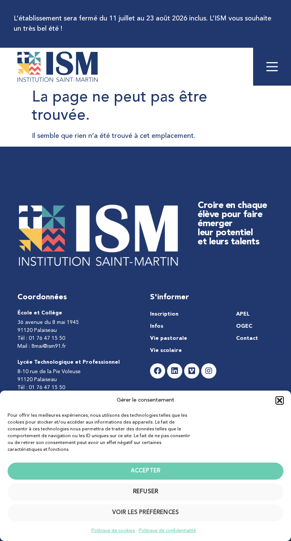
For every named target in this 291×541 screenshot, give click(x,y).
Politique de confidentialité (167, 530)
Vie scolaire (166, 350)
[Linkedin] (174, 370)
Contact (247, 338)
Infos (156, 326)
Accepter (145, 471)
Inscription (164, 314)
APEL (243, 314)
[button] (279, 400)
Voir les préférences (145, 513)
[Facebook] (157, 370)
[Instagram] (208, 370)
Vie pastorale (168, 338)
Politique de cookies (113, 530)
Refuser (145, 492)
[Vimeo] (191, 370)
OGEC (244, 326)
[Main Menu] (272, 67)
